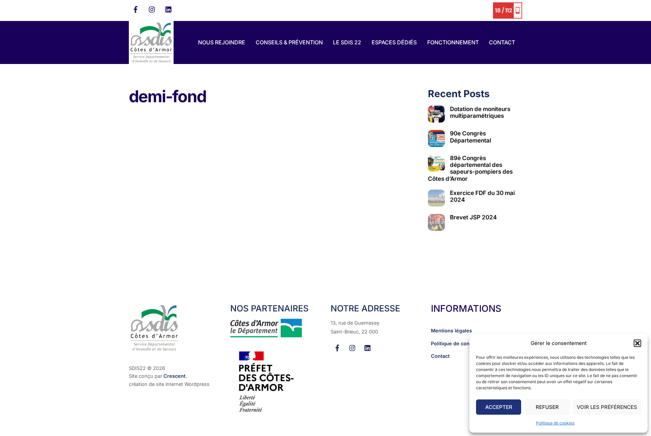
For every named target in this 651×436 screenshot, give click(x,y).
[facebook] (135, 9)
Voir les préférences (607, 407)
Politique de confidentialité (463, 343)
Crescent (174, 376)
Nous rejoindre (221, 42)
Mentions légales (451, 330)
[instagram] (152, 9)
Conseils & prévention (289, 42)
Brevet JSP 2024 (473, 217)
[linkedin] (169, 9)
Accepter (498, 407)
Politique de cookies (555, 423)
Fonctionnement (453, 42)
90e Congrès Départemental (470, 137)
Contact (502, 42)
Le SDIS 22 (347, 42)
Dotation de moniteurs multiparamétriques (480, 112)
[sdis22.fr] (151, 60)
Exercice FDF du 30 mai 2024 (482, 196)
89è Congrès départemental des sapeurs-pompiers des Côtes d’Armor (470, 168)
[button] (637, 343)
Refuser (547, 407)
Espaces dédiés (394, 42)
